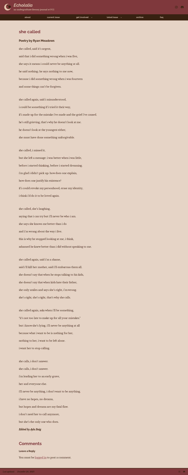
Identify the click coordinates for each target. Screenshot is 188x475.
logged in (40, 457)
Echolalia (23, 5)
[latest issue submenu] (121, 17)
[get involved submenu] (91, 17)
